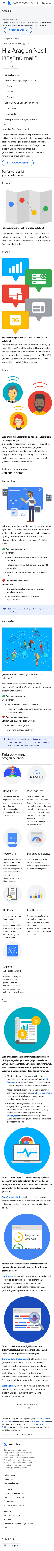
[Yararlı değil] (28, 44)
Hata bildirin (8, 1479)
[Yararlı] (24, 44)
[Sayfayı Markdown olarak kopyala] (13, 66)
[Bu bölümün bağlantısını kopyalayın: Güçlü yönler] (16, 552)
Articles (6, 11)
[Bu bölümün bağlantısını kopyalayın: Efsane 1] (14, 183)
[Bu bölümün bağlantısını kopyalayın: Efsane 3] (14, 370)
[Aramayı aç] (32, 3)
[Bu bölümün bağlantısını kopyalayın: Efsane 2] (14, 252)
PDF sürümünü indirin (17, 163)
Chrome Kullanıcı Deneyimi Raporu (25, 739)
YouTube (7, 1519)
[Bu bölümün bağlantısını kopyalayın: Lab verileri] (17, 481)
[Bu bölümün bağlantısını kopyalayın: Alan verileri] (17, 621)
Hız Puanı (8, 910)
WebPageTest (28, 609)
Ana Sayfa (6, 39)
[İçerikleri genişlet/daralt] (17, 75)
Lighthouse (16, 609)
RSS (5, 1527)
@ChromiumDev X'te (12, 1515)
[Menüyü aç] (4, 3)
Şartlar (4, 1539)
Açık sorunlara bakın (12, 1483)
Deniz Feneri (10, 791)
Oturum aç (46, 3)
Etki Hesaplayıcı (36, 910)
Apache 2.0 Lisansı (39, 1421)
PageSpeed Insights (32, 742)
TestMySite (9, 853)
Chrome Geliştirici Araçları (15, 1359)
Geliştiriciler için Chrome (14, 1493)
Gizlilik (12, 1539)
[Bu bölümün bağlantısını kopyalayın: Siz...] (10, 1000)
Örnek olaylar (9, 1501)
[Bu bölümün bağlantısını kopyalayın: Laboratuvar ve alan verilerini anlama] (25, 473)
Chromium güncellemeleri (14, 1497)
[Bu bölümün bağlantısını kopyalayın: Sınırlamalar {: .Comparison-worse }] (37, 720)
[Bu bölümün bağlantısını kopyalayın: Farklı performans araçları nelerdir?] (26, 758)
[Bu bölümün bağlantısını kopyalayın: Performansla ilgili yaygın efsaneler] (26, 175)
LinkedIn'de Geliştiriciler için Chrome (18, 1523)
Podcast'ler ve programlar (14, 1505)
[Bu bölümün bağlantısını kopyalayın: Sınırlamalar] (15, 584)
